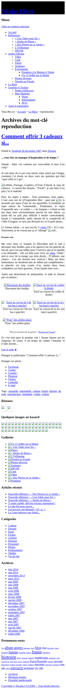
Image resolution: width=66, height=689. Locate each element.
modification (41, 657)
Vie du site (13, 556)
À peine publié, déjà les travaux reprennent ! (31, 503)
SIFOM (19, 50)
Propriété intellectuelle (20, 680)
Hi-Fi (24, 102)
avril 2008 (13, 590)
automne (27, 648)
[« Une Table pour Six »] (22, 447)
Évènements (21, 69)
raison (25, 665)
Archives (13, 674)
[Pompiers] (14, 480)
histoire (53, 391)
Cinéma (12, 525)
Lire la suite (9, 349)
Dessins (52, 150)
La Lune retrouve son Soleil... (24, 512)
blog (38, 647)
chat (44, 647)
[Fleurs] (12, 450)
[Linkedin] (10, 410)
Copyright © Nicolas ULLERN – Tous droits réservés (30, 686)
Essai (11, 531)
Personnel (13, 544)
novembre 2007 (16, 606)
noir (58, 658)
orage (20, 662)
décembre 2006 (16, 630)
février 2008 (14, 597)
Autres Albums (16, 53)
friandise (22, 653)
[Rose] (33, 427)
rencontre (40, 664)
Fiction (12, 534)
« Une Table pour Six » (27, 38)
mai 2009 (13, 581)
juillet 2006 (14, 633)
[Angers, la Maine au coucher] (57, 427)
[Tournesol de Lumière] (26, 430)
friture (28, 653)
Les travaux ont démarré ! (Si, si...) (26, 509)
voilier (37, 394)
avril (33, 648)
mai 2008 (13, 587)
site (3, 668)
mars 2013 (13, 578)
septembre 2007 (16, 612)
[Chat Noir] (23, 427)
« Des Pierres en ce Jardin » (30, 44)
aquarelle (13, 391)
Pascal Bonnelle (38, 661)
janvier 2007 (14, 627)
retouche (48, 665)
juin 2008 (13, 584)
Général (12, 537)
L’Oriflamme (22, 47)
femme (13, 652)
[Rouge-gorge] (43, 424)
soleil (8, 668)
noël (3, 394)
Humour (12, 541)
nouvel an (5, 662)
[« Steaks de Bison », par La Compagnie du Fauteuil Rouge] (2, 430)
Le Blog (12, 84)
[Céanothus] (9, 424)
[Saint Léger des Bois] (29, 424)
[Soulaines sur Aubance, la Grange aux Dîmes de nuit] (46, 427)
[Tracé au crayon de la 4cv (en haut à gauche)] (49, 305)
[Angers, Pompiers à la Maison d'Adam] (6, 427)
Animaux (20, 66)
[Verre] (19, 427)
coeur (56, 648)
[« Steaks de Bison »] (20, 453)
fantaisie (4, 653)
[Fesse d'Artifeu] (16, 427)
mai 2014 (13, 572)
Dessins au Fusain (24, 81)
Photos (11, 547)
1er (2, 648)
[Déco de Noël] (19, 424)
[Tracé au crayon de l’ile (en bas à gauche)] (17, 305)
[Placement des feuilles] (17, 285)
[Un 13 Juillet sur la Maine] (16, 424)
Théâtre (12, 553)
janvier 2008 (14, 600)
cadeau (36, 391)
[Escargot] (13, 424)
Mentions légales (17, 677)
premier (19, 665)
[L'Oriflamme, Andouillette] (13, 430)
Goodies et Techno (18, 87)
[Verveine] (36, 427)
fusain (44, 391)
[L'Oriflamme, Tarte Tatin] (9, 430)
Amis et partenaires (18, 105)
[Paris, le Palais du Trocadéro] (46, 424)
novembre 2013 (16, 575)
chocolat (50, 648)
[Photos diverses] (17, 462)
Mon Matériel (22, 93)
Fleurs (18, 63)
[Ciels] (12, 471)
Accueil (12, 32)
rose (62, 664)
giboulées (46, 653)
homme (25, 658)
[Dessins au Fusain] (19, 459)
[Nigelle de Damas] (9, 427)
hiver (19, 658)
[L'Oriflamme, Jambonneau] (33, 430)
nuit (15, 662)
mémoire (52, 658)
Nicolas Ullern (17, 11)
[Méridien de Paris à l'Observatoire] (40, 424)
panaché (26, 662)
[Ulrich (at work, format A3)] (33, 424)
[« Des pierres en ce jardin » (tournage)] (2, 424)
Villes (18, 56)
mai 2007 (13, 621)
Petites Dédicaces (24, 90)
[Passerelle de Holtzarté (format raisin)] (6, 430)
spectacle (16, 668)
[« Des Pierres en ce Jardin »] (24, 477)
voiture (45, 394)
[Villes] (12, 474)
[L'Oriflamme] (16, 456)
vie (36, 668)
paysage (58, 661)
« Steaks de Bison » (25, 41)
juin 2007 (13, 618)
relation (31, 665)
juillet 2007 (14, 615)
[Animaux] (14, 465)
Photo (25, 96)
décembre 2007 (16, 603)
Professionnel (15, 550)
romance (56, 665)
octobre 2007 (15, 609)
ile (59, 391)
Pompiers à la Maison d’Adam (38, 72)
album (9, 647)
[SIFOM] (13, 427)
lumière (31, 658)
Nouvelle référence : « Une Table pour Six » (32, 497)
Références (14, 35)
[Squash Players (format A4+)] (43, 427)
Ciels (17, 59)
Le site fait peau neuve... (21, 506)
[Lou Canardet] (19, 430)
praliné (12, 665)
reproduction (14, 394)
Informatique (28, 99)
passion (50, 662)
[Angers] (53, 424)
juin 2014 (13, 569)
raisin (43, 227)
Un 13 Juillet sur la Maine (35, 75)
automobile (25, 391)
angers (18, 647)
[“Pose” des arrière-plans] (17, 319)
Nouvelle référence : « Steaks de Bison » (30, 500)
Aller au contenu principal (15, 26)
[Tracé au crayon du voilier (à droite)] (49, 288)
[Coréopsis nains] (60, 427)
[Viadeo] (4, 410)
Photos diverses (23, 78)
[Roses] (50, 424)
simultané (27, 394)
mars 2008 (13, 594)
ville (41, 668)
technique (29, 668)
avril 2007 (13, 624)
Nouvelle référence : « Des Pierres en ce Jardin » (34, 494)
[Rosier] (40, 430)
